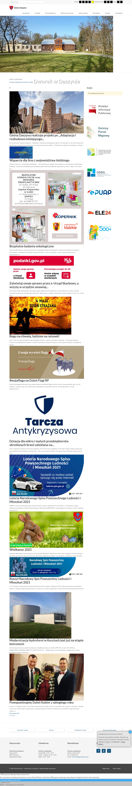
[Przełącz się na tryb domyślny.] (80, 2)
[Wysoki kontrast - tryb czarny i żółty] (89, 2)
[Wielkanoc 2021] (46, 532)
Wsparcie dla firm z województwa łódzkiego (39, 162)
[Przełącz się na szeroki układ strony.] (121, 2)
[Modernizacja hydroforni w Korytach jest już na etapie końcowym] (40, 617)
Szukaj (44, 1)
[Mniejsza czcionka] (105, 2)
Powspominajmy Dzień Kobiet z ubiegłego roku (41, 705)
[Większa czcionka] (111, 2)
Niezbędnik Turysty (80, 732)
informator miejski (22, 732)
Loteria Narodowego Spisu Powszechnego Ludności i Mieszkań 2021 (45, 502)
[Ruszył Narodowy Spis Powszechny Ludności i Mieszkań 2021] (46, 569)
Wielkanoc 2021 (20, 552)
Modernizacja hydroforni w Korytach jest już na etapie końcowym (46, 644)
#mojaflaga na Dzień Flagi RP (29, 383)
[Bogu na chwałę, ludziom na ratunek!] (40, 318)
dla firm (51, 732)
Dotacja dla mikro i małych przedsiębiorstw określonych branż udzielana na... (39, 445)
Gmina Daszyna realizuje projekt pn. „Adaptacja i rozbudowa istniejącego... (42, 139)
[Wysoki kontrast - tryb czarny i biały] (86, 2)
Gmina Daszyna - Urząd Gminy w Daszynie (26, 771)
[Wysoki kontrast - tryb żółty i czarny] (93, 2)
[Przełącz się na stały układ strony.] (118, 2)
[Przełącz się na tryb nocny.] (83, 2)
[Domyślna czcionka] (108, 2)
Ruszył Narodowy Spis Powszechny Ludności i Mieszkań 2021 (40, 582)
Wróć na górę (116, 771)
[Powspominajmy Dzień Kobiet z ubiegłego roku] (46, 679)
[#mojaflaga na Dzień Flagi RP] (46, 364)
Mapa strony (106, 771)
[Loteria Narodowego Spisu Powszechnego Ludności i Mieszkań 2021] (46, 477)
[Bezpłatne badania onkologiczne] (46, 209)
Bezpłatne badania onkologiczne (31, 248)
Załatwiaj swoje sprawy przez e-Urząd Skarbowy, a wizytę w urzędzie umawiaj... (44, 287)
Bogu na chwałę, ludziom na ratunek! (34, 338)
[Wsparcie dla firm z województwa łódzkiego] (21, 154)
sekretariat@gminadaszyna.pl (80, 759)
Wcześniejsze (13, 715)
